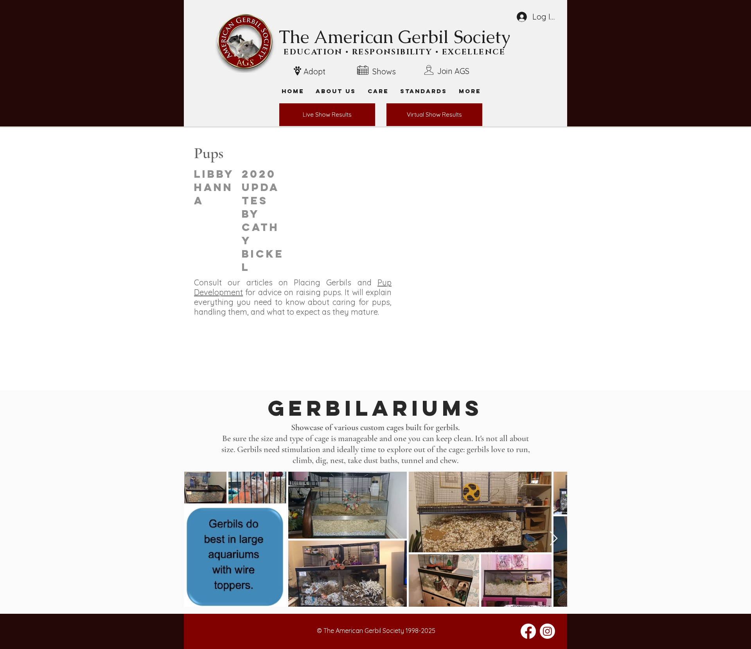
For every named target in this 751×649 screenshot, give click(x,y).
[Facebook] (528, 631)
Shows (384, 71)
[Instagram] (547, 631)
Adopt (314, 71)
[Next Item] (553, 538)
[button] (470, 91)
